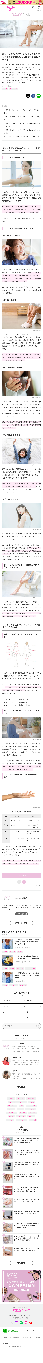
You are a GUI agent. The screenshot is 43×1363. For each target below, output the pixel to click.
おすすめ (20, 1098)
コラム (4, 1018)
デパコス (31, 1116)
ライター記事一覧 (21, 914)
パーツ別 (32, 1113)
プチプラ (22, 1113)
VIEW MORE (21, 1086)
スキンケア (6, 1001)
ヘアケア (5, 1012)
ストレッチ (23, 985)
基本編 (12, 968)
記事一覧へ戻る (21, 923)
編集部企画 (31, 1098)
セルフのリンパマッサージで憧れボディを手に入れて (22, 137)
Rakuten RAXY (11, 8)
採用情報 (38, 1337)
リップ (20, 1109)
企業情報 (5, 1337)
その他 (25, 1018)
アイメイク (6, 1006)
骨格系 (20, 951)
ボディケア (12, 86)
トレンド (11, 1109)
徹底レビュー (11, 1106)
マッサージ (13, 89)
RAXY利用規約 (13, 1315)
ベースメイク (28, 1001)
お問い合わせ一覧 (16, 1346)
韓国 (21, 1106)
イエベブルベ (11, 1113)
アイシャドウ (31, 1106)
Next (38, 886)
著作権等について (28, 1337)
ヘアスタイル (30, 1109)
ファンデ (9, 1120)
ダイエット (20, 968)
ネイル (25, 1012)
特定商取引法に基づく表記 (20, 1318)
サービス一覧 (6, 1346)
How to (5, 89)
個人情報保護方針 (15, 1337)
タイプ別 (13, 951)
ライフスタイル (30, 968)
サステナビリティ (28, 1346)
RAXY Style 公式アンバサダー (17, 1102)
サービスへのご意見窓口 (25, 1315)
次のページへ (21, 875)
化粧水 (11, 1116)
